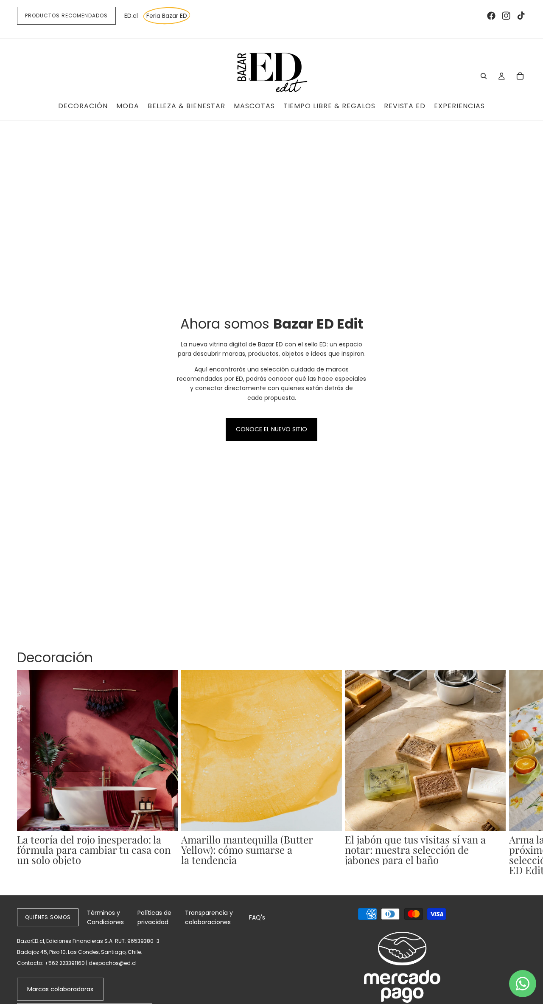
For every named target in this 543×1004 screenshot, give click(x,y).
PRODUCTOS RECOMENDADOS (66, 15)
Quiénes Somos (47, 917)
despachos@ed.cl (113, 963)
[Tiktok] (521, 16)
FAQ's (257, 917)
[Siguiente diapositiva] (516, 772)
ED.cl (131, 15)
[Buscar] (483, 76)
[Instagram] (506, 16)
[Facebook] (491, 16)
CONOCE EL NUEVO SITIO (271, 429)
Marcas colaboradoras (60, 989)
